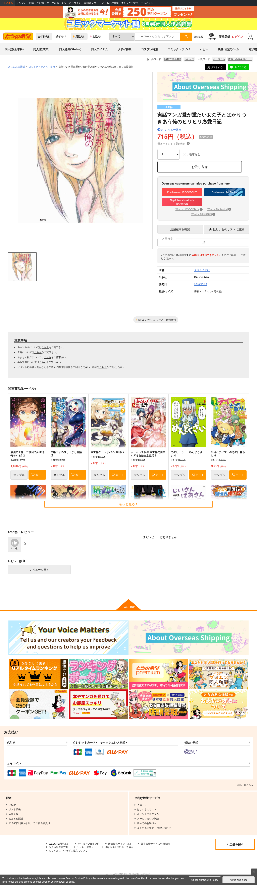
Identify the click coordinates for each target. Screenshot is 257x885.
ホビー (204, 49)
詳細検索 (198, 36)
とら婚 (40, 3)
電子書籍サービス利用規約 (155, 843)
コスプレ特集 (149, 49)
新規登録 (224, 36)
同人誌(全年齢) (14, 49)
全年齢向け (44, 36)
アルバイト (147, 3)
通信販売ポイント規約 (120, 843)
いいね (14, 548)
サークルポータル (56, 3)
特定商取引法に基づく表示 (119, 847)
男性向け (80, 36)
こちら (45, 347)
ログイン (237, 36)
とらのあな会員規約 (88, 843)
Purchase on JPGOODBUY (182, 192)
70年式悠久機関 (172, 59)
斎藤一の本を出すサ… (240, 59)
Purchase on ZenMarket (224, 192)
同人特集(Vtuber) (70, 49)
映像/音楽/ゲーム (228, 49)
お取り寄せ (200, 166)
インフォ (21, 3)
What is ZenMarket (218, 209)
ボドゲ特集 (124, 49)
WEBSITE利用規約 (59, 843)
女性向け (98, 36)
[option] (80, 160)
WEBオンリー (91, 3)
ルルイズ (189, 59)
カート (39, 475)
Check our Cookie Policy (204, 879)
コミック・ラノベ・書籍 (42, 66)
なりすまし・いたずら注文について (68, 850)
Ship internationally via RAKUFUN (182, 201)
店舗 (31, 3)
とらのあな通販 (16, 66)
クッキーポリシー (86, 847)
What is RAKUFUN (202, 214)
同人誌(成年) (41, 49)
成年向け (61, 36)
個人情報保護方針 (58, 847)
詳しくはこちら (245, 784)
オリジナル (219, 59)
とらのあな (7, 3)
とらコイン (75, 3)
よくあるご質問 (110, 3)
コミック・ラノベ (179, 49)
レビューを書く (39, 569)
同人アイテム (99, 49)
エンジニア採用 (129, 3)
